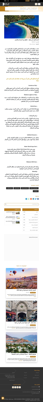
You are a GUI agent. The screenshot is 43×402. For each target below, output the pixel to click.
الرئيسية (37, 372)
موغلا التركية (17, 188)
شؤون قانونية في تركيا (34, 230)
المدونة (29, 8)
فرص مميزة (37, 375)
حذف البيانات (27, 400)
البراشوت (35, 191)
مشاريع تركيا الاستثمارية (33, 222)
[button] (36, 4)
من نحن (25, 375)
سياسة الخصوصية (33, 400)
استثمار (13, 372)
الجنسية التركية (35, 227)
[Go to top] (3, 398)
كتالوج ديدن (12, 375)
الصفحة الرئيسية (34, 8)
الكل (37, 212)
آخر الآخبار (36, 214)
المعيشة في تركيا (35, 225)
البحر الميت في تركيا (34, 188)
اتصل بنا (25, 377)
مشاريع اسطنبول (36, 377)
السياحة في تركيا (23, 8)
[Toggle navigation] (39, 4)
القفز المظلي (9, 188)
